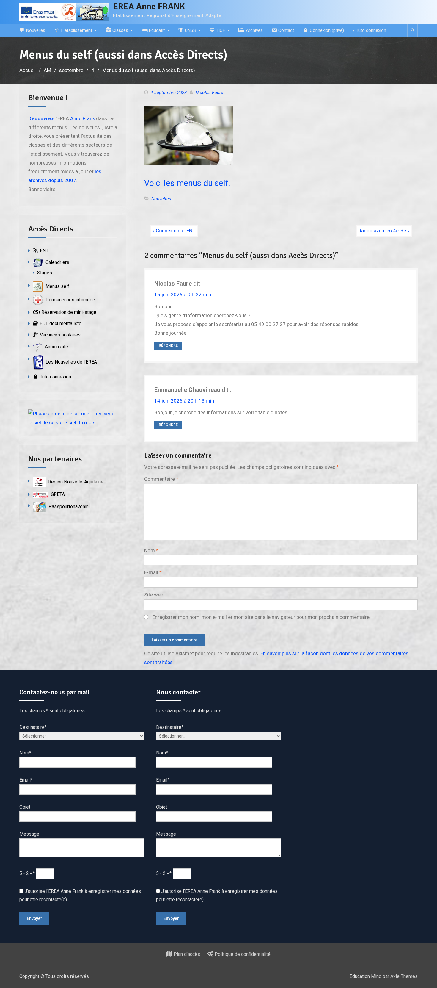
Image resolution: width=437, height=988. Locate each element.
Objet (24, 807)
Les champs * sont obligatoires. (52, 710)
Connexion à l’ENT (175, 231)
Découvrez (41, 118)
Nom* (25, 753)
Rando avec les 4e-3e (382, 231)
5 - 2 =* (27, 873)
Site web (153, 595)
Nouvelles (161, 198)
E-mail (153, 572)
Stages (44, 272)
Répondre (168, 345)
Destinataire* (33, 727)
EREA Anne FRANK (149, 6)
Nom (151, 550)
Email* (26, 780)
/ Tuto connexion (369, 30)
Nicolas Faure (210, 92)
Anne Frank (82, 118)
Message (29, 834)
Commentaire (161, 479)
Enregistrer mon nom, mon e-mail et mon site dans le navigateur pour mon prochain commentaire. (261, 617)
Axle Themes (404, 976)
